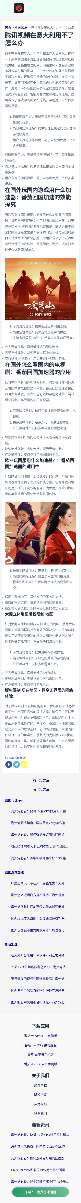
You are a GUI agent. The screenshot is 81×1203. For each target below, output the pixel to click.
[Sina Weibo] (24, 764)
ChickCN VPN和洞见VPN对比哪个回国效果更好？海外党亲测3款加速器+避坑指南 (40, 846)
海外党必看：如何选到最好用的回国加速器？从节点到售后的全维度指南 (40, 834)
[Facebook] (8, 764)
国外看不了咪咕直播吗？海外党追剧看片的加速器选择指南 (40, 990)
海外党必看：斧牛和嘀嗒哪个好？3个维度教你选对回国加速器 (40, 858)
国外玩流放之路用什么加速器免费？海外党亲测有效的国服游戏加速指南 (40, 918)
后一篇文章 (41, 789)
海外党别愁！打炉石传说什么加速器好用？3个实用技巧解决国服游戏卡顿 (40, 906)
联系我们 (40, 1113)
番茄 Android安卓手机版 (40, 1064)
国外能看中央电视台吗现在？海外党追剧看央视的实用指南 (40, 1002)
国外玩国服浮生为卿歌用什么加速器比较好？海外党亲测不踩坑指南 (40, 930)
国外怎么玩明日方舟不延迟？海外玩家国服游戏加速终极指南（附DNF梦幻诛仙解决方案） (40, 895)
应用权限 (40, 1104)
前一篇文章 (41, 780)
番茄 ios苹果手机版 (40, 1054)
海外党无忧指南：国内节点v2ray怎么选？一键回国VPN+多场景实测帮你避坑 (40, 823)
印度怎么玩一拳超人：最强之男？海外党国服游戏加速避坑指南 (40, 883)
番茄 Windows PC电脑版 (40, 1036)
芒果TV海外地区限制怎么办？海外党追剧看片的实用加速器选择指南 (40, 967)
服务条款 (40, 1085)
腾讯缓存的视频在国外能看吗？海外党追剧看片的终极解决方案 (40, 978)
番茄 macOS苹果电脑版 (41, 1045)
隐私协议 (40, 1094)
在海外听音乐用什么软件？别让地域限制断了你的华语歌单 (40, 955)
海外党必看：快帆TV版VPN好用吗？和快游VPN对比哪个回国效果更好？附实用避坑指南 (40, 811)
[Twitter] (16, 764)
